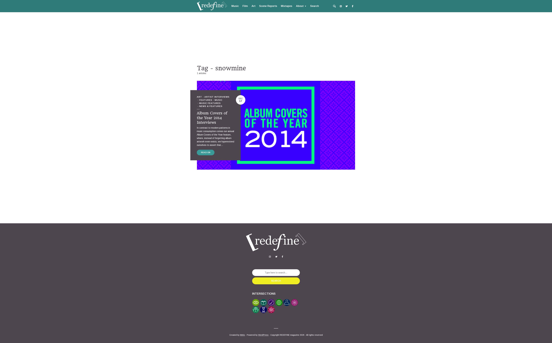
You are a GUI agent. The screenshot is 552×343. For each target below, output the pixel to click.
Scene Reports (268, 6)
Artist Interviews (216, 97)
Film (245, 6)
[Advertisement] (276, 38)
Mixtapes (286, 6)
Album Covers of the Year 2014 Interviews (212, 118)
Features (205, 100)
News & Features (210, 106)
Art (253, 6)
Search (314, 6)
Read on (205, 152)
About (300, 6)
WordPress (263, 335)
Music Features (210, 103)
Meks (242, 335)
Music (235, 6)
